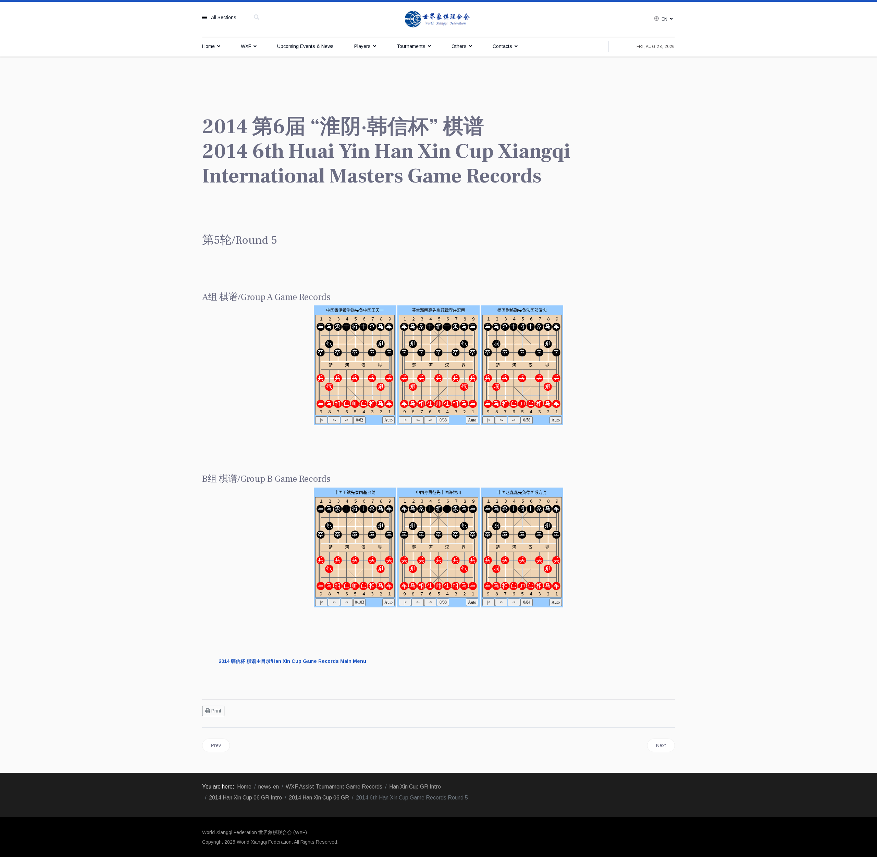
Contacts (502, 46)
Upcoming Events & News (305, 46)
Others (459, 46)
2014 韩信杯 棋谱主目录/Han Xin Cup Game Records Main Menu (292, 661)
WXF (246, 46)
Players (362, 46)
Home (208, 46)
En (664, 19)
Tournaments (411, 46)
